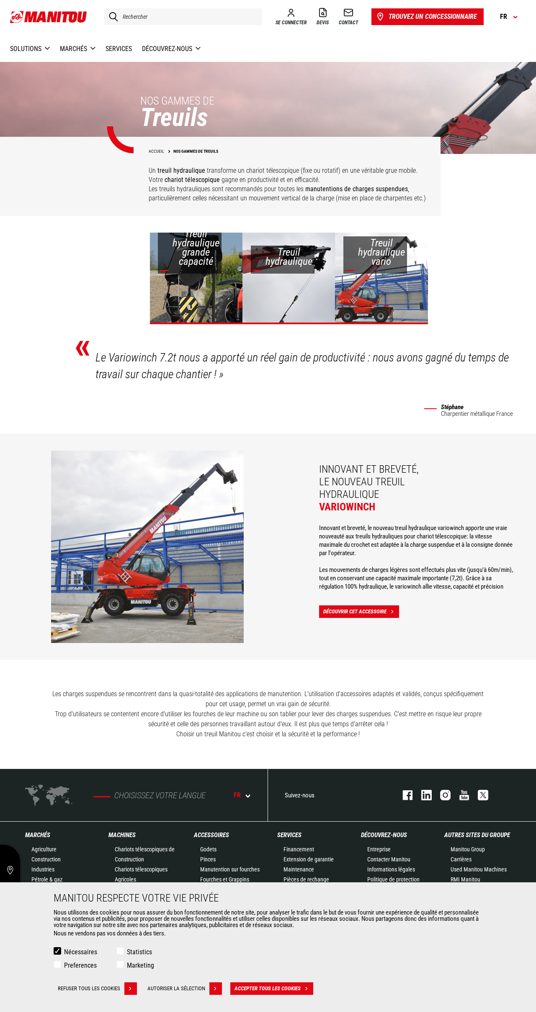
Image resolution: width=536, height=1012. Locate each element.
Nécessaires (80, 952)
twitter (478, 795)
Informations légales (391, 869)
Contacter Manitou (388, 859)
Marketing (140, 965)
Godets (208, 849)
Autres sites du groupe (477, 835)
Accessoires (211, 835)
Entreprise (379, 849)
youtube (460, 795)
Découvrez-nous (384, 835)
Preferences (80, 965)
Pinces (208, 859)
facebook (403, 795)
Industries (42, 869)
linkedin (422, 795)
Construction (46, 859)
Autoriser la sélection (176, 988)
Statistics (139, 952)
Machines (122, 835)
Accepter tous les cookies (267, 988)
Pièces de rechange (306, 879)
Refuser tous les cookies (89, 988)
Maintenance (298, 869)
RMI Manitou (465, 879)
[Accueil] (49, 16)
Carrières (461, 859)
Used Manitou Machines (479, 869)
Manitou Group (468, 849)
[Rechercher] (111, 16)
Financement (298, 849)
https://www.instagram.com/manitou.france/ (441, 795)
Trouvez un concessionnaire (433, 16)
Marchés (37, 835)
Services (289, 835)
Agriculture (44, 849)
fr (237, 795)
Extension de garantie (308, 859)
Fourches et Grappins (224, 879)
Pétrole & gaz (46, 879)
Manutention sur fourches (230, 869)
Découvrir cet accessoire (355, 611)
